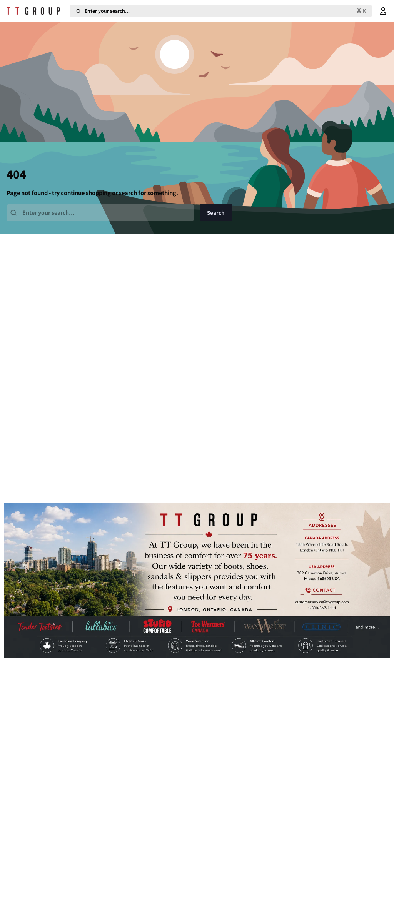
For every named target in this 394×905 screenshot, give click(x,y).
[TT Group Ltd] (37, 11)
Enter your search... (225, 10)
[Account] (383, 11)
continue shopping (86, 193)
